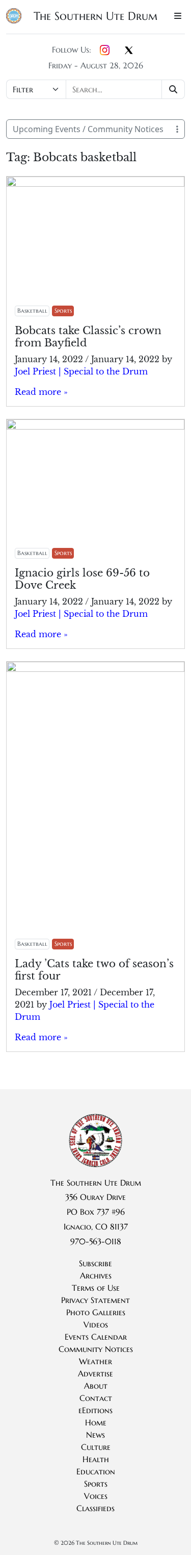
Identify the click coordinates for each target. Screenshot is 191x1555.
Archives (96, 1275)
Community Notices (96, 1349)
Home (95, 1422)
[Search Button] (173, 89)
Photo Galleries (95, 1312)
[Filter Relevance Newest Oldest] (95, 89)
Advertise (95, 1373)
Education (95, 1471)
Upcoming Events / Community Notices (88, 129)
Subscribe (95, 1263)
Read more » (41, 392)
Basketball (32, 310)
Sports (63, 310)
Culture (96, 1447)
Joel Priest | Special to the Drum (81, 371)
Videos (96, 1324)
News (95, 1434)
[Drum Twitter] (129, 51)
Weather (95, 1361)
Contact (95, 1398)
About (95, 1386)
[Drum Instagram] (104, 50)
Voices (95, 1496)
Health (96, 1459)
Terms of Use (96, 1288)
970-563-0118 (95, 1241)
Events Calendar (96, 1337)
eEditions (95, 1410)
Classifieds (95, 1508)
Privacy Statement (95, 1300)
